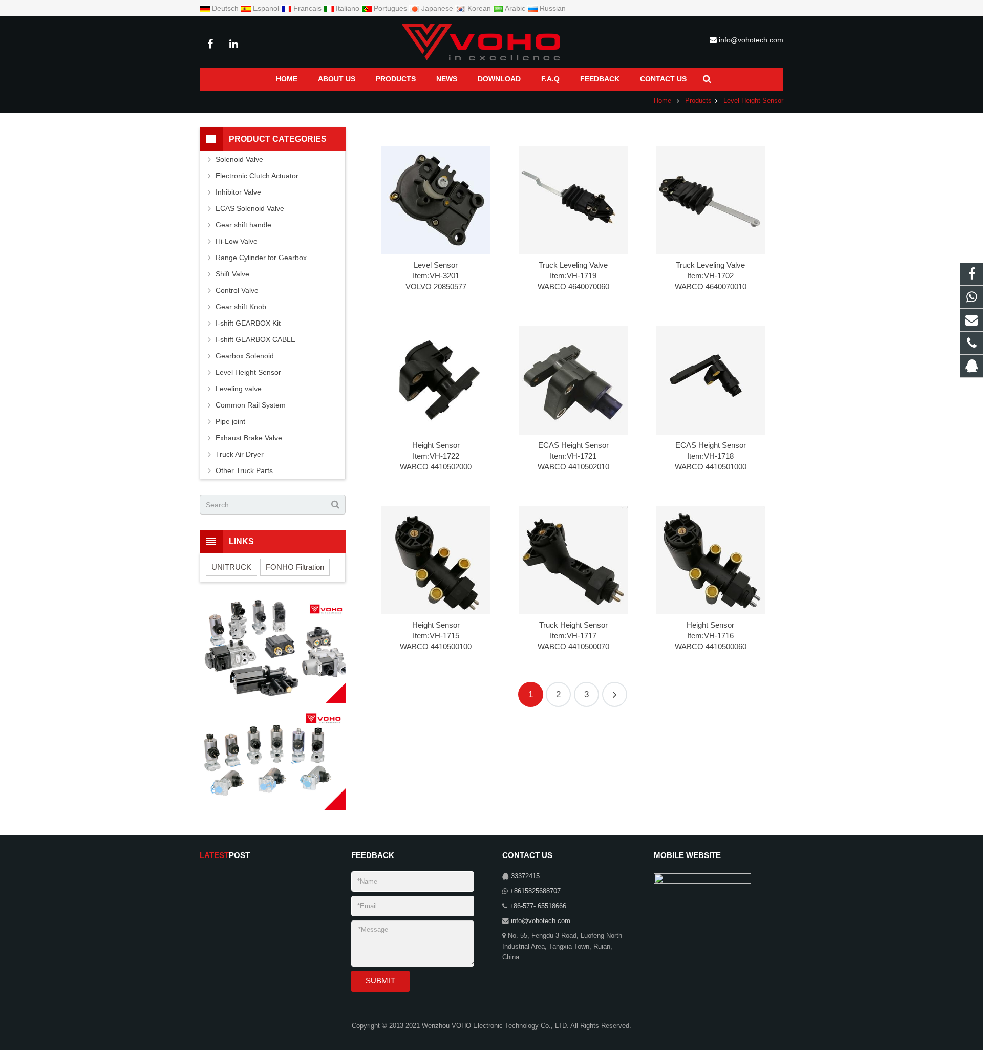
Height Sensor (436, 445)
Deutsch (225, 8)
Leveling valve (239, 388)
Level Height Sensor (753, 100)
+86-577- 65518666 (537, 906)
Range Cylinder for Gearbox (261, 257)
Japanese (437, 8)
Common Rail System (251, 405)
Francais (307, 8)
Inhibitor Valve (238, 192)
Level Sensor (436, 265)
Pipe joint (230, 421)
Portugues (390, 8)
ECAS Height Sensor (573, 445)
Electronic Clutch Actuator (257, 176)
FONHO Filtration (295, 567)
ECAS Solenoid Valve (250, 208)
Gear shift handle (243, 225)
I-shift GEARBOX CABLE (255, 339)
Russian (552, 8)
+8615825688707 (535, 891)
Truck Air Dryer (240, 454)
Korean (479, 8)
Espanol (266, 8)
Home (662, 100)
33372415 (525, 876)
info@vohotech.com (751, 40)
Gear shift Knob (241, 307)
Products (698, 100)
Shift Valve (232, 274)
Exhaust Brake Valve (249, 438)
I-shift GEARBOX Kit (248, 323)
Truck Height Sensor (573, 624)
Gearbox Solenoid (245, 356)
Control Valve (237, 290)
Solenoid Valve (239, 159)
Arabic (515, 8)
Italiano (347, 8)
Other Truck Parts (244, 470)
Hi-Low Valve (237, 241)
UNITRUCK (231, 567)
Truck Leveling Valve (573, 265)
